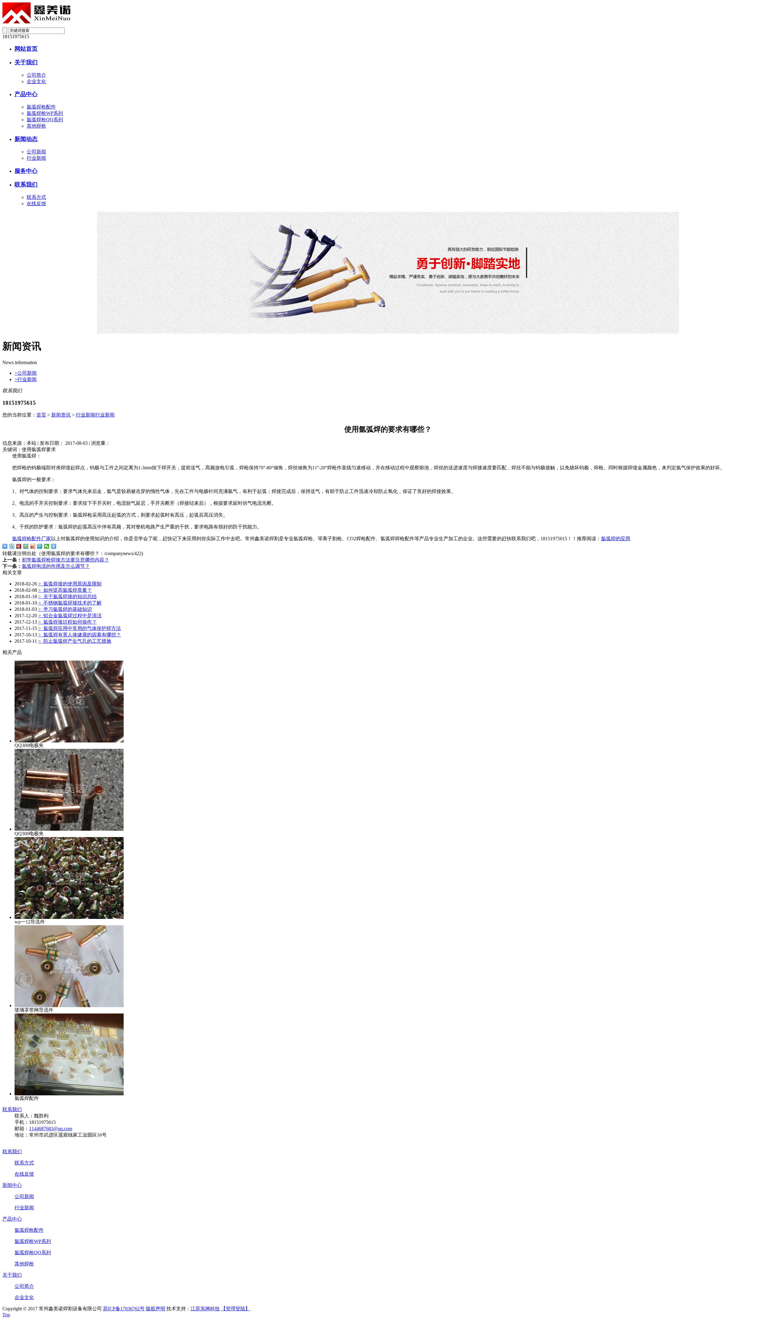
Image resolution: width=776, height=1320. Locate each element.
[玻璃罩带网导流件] (69, 1005)
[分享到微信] (46, 546)
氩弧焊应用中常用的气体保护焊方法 (79, 628)
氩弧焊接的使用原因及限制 (70, 583)
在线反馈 (36, 203)
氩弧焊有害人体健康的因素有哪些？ (79, 634)
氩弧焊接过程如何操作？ (67, 622)
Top (6, 1314)
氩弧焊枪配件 (41, 106)
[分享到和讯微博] (19, 546)
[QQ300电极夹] (69, 740)
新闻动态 (26, 139)
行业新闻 (36, 158)
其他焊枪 (36, 126)
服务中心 (26, 171)
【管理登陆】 (235, 1308)
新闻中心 (12, 1185)
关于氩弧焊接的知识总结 (67, 596)
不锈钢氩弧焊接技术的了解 (70, 602)
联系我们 (26, 184)
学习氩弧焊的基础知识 (65, 609)
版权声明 (155, 1308)
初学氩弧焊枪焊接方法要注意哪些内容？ (65, 559)
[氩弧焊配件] (69, 1093)
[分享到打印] (53, 546)
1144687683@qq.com (50, 1128)
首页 (41, 414)
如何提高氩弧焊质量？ (65, 590)
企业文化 (36, 81)
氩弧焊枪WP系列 (45, 113)
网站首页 (26, 48)
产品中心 (26, 94)
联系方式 (36, 197)
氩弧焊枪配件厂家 (31, 538)
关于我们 (26, 62)
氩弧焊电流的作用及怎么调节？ (56, 566)
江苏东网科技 (205, 1308)
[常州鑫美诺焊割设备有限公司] (36, 21)
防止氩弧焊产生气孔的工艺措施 (74, 641)
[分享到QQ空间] (25, 546)
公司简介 (36, 75)
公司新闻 (36, 151)
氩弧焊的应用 (615, 538)
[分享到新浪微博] (32, 546)
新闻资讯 (61, 414)
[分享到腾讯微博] (39, 546)
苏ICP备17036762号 (124, 1308)
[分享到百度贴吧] (12, 546)
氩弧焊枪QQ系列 (45, 119)
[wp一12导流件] (69, 917)
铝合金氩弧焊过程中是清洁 (70, 615)
